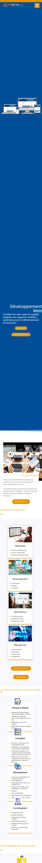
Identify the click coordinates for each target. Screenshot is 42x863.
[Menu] (37, 5)
